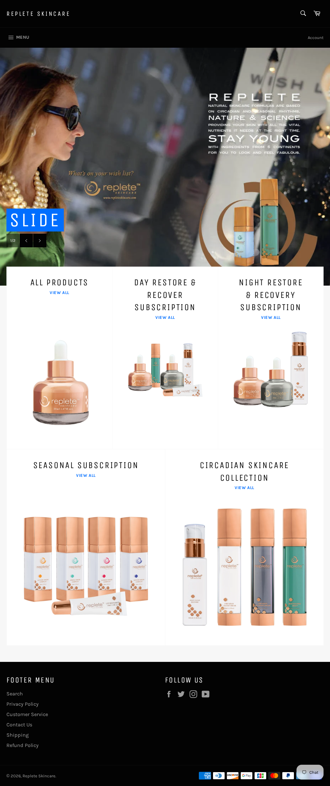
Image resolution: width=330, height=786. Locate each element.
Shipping (17, 735)
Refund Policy (22, 745)
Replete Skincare (38, 13)
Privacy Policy (22, 704)
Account (316, 37)
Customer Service (27, 714)
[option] (165, 166)
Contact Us (19, 725)
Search (14, 694)
